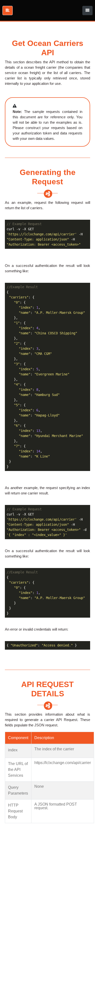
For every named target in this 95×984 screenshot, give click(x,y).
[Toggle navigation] (87, 10)
